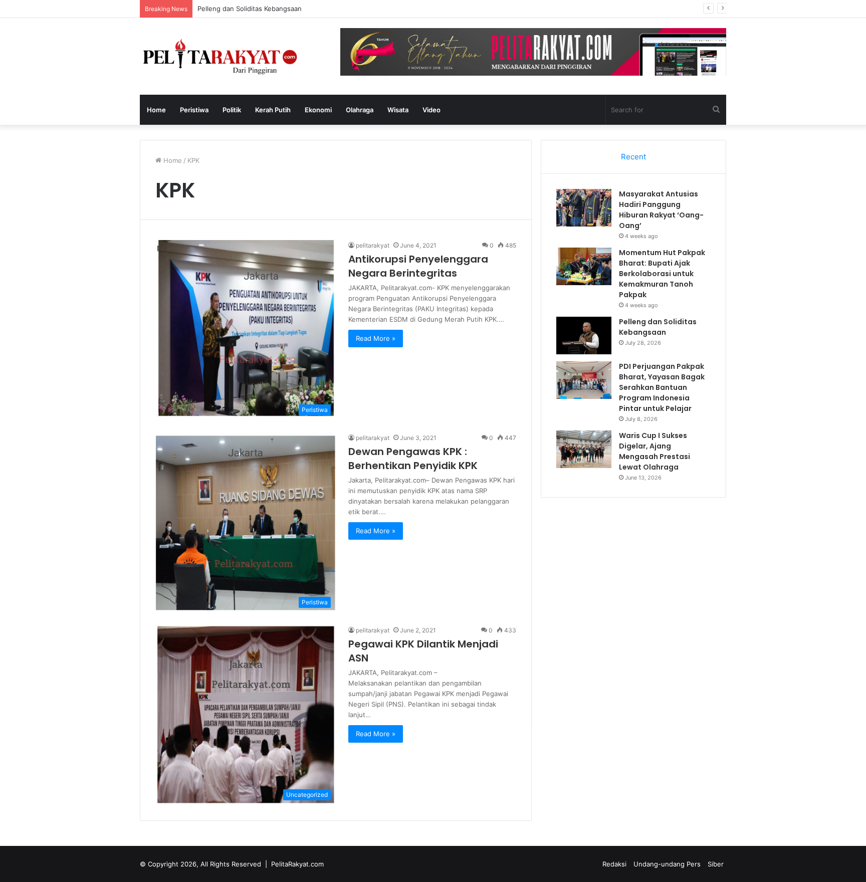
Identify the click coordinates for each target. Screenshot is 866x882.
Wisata (397, 110)
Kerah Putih (273, 110)
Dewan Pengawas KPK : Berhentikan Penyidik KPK (413, 459)
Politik (232, 110)
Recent (633, 156)
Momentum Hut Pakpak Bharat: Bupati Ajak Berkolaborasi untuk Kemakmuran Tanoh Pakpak (662, 274)
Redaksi (614, 864)
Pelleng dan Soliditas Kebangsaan (249, 9)
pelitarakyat (372, 245)
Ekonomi (318, 110)
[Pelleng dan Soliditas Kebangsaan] (583, 335)
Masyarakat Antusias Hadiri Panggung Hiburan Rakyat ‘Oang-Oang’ (661, 210)
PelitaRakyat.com (297, 864)
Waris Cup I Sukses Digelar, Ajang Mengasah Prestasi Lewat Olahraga (654, 451)
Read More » (375, 338)
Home (156, 110)
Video (431, 110)
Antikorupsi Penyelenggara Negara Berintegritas (418, 266)
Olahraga (359, 110)
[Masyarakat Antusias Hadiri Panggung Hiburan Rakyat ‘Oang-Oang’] (583, 208)
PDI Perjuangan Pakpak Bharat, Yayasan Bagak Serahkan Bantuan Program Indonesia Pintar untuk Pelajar (662, 387)
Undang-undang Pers (667, 864)
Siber (716, 864)
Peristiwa (194, 110)
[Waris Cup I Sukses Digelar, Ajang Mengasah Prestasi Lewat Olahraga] (583, 449)
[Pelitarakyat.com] (232, 56)
